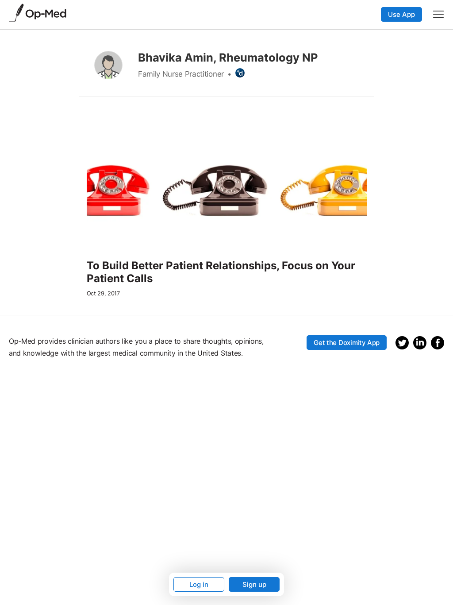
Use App (401, 14)
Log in (198, 584)
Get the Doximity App (347, 342)
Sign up (254, 584)
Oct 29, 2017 (103, 293)
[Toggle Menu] (438, 14)
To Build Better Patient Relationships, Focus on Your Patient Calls (221, 272)
